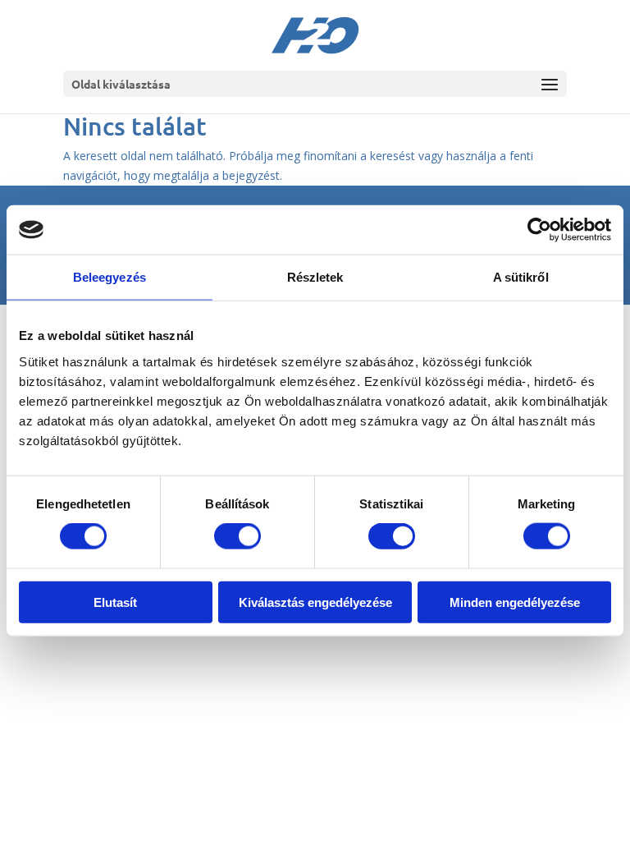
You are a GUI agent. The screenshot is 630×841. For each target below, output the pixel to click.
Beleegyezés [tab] (109, 277)
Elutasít (115, 602)
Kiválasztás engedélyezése (315, 602)
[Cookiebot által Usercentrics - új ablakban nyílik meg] (539, 230)
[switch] (237, 536)
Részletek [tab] (315, 277)
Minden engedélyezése (515, 602)
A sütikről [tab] (521, 277)
